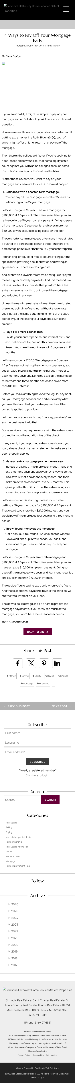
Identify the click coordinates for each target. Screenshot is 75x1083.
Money (12, 675)
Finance (64, 675)
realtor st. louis (13, 856)
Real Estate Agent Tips (17, 846)
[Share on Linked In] (57, 663)
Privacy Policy (24, 1055)
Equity (37, 675)
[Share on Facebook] (18, 663)
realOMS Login (37, 1077)
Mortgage (28, 683)
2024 (14, 918)
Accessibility (38, 1055)
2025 (14, 911)
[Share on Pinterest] (44, 663)
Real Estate (11, 822)
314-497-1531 (43, 1022)
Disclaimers (64, 1073)
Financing (44, 683)
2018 (14, 958)
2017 (14, 965)
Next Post (60, 706)
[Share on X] (31, 663)
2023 (14, 924)
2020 (14, 945)
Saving (50, 675)
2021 (14, 938)
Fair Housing (51, 1055)
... (53, 683)
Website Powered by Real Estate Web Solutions (37, 1068)
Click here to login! (37, 775)
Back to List (36, 631)
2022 (14, 931)
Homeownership (14, 841)
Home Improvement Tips (18, 865)
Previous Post (18, 706)
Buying (25, 675)
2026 (14, 904)
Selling (9, 827)
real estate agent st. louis (18, 837)
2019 (14, 951)
